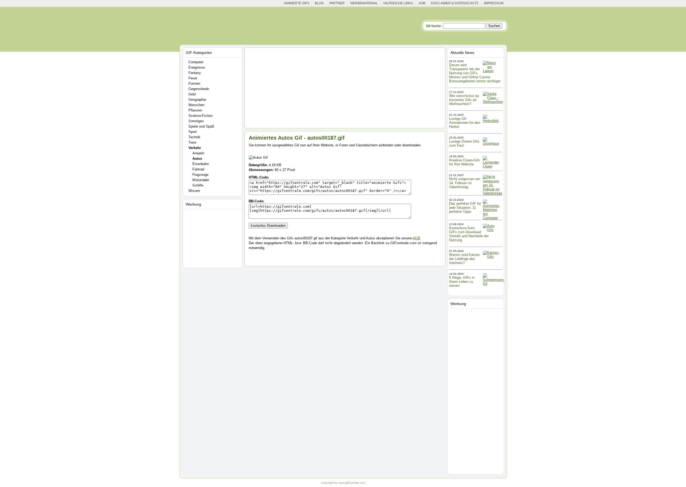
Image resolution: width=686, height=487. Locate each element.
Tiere (192, 142)
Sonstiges (196, 121)
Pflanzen (195, 110)
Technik (194, 137)
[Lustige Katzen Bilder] (492, 257)
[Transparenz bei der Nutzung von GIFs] (492, 71)
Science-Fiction (200, 116)
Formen (194, 83)
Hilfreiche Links (398, 3)
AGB (422, 3)
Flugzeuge (200, 175)
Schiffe (197, 185)
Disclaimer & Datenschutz (454, 3)
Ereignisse (196, 67)
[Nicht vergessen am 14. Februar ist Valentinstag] (492, 193)
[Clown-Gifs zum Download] (492, 166)
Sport (192, 132)
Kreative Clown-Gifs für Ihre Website (464, 162)
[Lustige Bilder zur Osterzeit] (492, 144)
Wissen (194, 191)
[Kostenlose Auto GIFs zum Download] (492, 230)
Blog (319, 3)
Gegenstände (198, 89)
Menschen (196, 105)
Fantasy (194, 73)
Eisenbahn (200, 164)
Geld (192, 94)
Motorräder (200, 180)
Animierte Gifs (296, 3)
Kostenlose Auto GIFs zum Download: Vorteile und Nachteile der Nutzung (469, 234)
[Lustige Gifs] (493, 284)
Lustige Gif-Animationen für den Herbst (464, 123)
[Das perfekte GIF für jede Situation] (492, 218)
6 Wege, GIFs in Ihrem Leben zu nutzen (462, 282)
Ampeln (198, 153)
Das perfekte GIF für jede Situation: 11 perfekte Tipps (465, 208)
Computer (195, 62)
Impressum (494, 3)
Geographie (197, 100)
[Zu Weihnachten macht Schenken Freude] (493, 102)
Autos (197, 159)
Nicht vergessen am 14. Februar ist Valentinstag (464, 183)
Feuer (192, 78)
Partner (337, 3)
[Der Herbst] (492, 121)
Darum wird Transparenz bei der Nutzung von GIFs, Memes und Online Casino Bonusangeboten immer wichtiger (475, 73)
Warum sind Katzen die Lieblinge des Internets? (464, 259)
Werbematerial (364, 3)
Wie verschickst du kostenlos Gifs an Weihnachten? (464, 100)
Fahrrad (198, 169)
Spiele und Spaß (201, 126)
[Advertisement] (213, 237)
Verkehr (194, 148)
